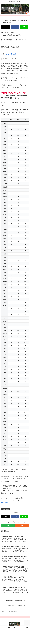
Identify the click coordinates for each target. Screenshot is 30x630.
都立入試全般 (6, 509)
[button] (26, 367)
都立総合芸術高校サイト (12, 54)
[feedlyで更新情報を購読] (8, 525)
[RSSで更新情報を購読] (22, 525)
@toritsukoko (4, 502)
